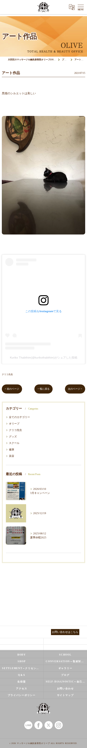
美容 (11, 456)
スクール (14, 443)
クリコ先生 (7, 374)
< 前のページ (12, 388)
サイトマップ (65, 695)
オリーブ (14, 423)
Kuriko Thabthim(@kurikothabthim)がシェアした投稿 (43, 357)
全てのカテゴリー (19, 417)
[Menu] (80, 7)
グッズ (13, 436)
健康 (11, 449)
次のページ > (75, 388)
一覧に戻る (43, 388)
